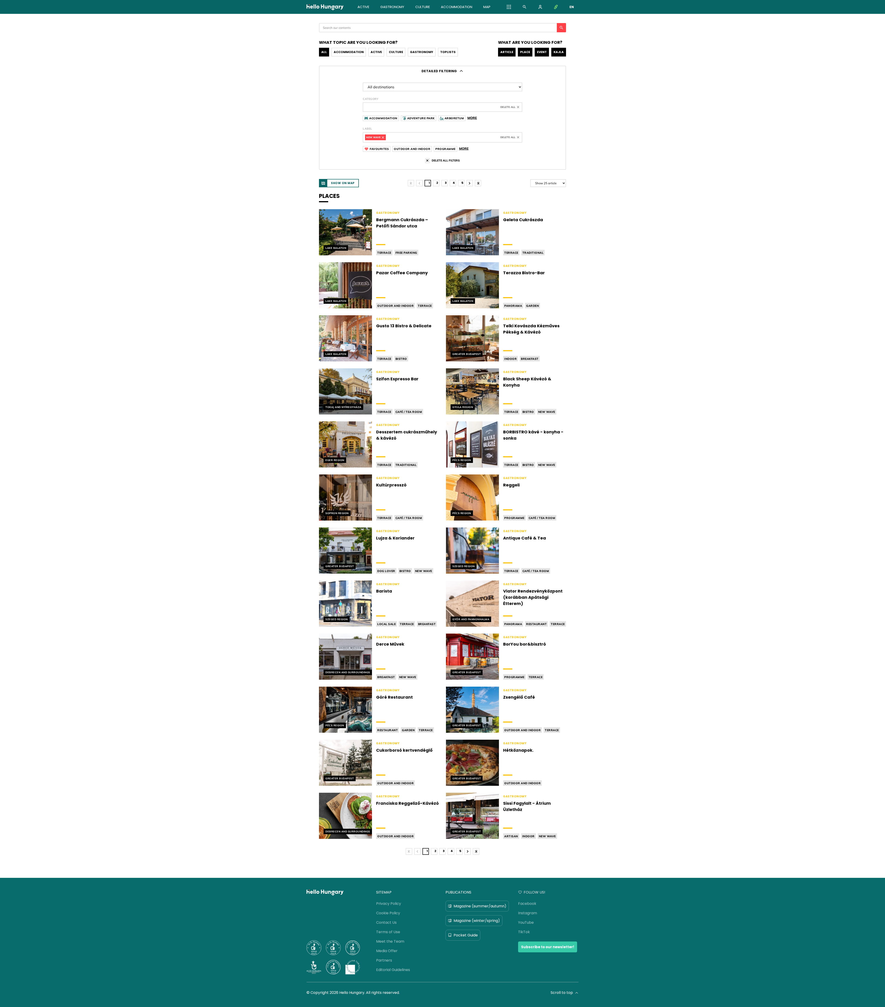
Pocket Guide (466, 935)
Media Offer (387, 950)
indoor (510, 358)
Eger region (334, 460)
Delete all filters (446, 160)
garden (532, 305)
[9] (478, 183)
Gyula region (462, 407)
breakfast (530, 358)
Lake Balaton (335, 248)
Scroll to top (562, 992)
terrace (384, 252)
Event (542, 52)
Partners (384, 960)
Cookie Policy (388, 913)
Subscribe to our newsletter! (547, 946)
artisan (511, 836)
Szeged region (463, 566)
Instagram (527, 913)
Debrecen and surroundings (347, 672)
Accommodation (349, 52)
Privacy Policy (388, 903)
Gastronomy (421, 52)
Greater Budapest (466, 354)
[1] (411, 183)
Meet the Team (390, 941)
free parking (406, 252)
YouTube (526, 922)
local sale (386, 624)
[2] (469, 183)
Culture (396, 52)
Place (525, 52)
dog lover (386, 571)
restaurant (536, 624)
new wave (546, 412)
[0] (419, 183)
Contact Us (386, 922)
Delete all (507, 107)
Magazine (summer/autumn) (480, 906)
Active (376, 52)
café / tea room (408, 412)
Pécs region (461, 460)
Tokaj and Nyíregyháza (343, 407)
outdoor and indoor (395, 305)
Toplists (448, 52)
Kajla (559, 52)
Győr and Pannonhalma (470, 619)
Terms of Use (388, 932)
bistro (401, 358)
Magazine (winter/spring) (477, 920)
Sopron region (337, 513)
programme (514, 518)
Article (506, 52)
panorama (513, 305)
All (324, 52)
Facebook (527, 903)
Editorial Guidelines (393, 969)
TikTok (524, 932)
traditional (533, 252)
